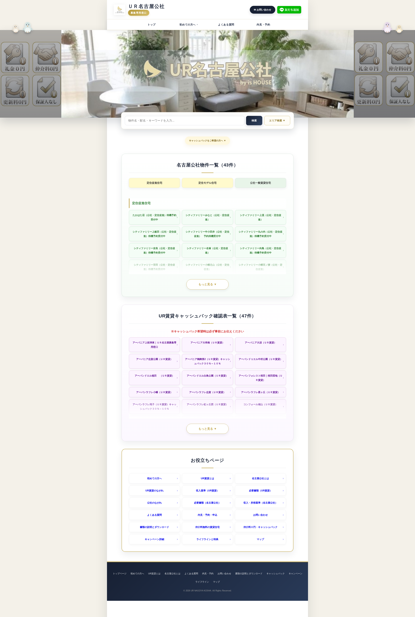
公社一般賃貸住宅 (260, 182)
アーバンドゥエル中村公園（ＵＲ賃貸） (260, 359)
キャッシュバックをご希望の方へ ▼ (207, 140)
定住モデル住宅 (207, 182)
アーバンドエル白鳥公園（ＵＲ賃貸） (207, 375)
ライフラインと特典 (207, 539)
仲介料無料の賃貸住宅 (207, 527)
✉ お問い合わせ (262, 9)
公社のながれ (154, 502)
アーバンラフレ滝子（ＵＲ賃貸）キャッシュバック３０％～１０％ (154, 406)
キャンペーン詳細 (154, 539)
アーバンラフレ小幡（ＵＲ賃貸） (154, 392)
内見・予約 (263, 24)
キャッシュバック (276, 573)
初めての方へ (187, 24)
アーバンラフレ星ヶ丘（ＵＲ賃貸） (260, 392)
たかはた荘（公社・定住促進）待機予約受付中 (154, 217)
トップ (152, 24)
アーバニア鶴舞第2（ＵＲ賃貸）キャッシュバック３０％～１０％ (207, 361)
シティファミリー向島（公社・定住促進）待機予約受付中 (260, 250)
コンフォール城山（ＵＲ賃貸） (260, 404)
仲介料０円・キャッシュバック (260, 527)
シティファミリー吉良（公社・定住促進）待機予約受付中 (154, 250)
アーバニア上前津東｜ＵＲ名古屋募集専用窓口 (154, 344)
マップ (260, 539)
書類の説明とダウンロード (154, 527)
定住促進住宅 (154, 182)
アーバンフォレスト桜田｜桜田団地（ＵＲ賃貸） (260, 377)
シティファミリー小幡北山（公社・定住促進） (207, 267)
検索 (254, 120)
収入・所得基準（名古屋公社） (260, 502)
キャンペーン (295, 573)
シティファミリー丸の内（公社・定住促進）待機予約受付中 (260, 233)
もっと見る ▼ (207, 284)
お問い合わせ (260, 514)
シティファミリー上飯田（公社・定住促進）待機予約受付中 (154, 233)
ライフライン (202, 581)
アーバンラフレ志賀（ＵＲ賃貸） (207, 392)
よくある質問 (226, 24)
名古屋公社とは (260, 478)
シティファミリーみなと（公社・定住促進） (207, 217)
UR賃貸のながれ (154, 490)
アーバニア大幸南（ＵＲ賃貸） (207, 342)
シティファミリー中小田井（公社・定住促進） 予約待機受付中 (207, 233)
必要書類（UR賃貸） (260, 490)
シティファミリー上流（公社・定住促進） (260, 217)
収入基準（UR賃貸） (207, 490)
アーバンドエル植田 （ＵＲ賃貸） (154, 375)
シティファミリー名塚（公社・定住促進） (207, 250)
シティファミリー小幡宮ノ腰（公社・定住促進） (260, 267)
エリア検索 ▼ (277, 120)
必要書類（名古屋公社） (207, 502)
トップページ (119, 573)
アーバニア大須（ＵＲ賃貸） (260, 342)
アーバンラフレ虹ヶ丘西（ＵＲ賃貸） (207, 404)
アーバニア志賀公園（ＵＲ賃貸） (154, 359)
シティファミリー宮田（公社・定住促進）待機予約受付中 (154, 267)
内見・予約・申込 (207, 514)
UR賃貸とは (207, 478)
